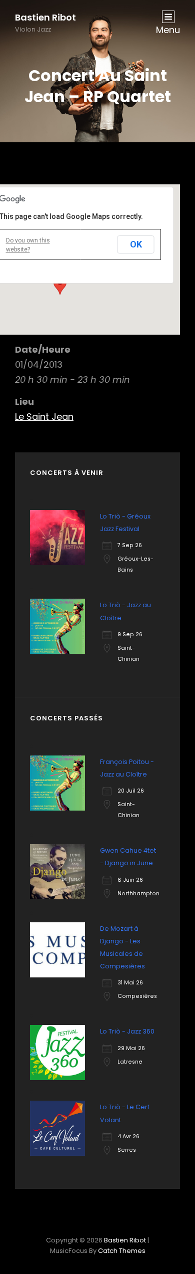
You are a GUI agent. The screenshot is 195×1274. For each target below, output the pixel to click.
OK (136, 244)
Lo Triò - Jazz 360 (127, 1031)
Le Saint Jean (44, 416)
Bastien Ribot (45, 17)
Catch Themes (122, 1250)
